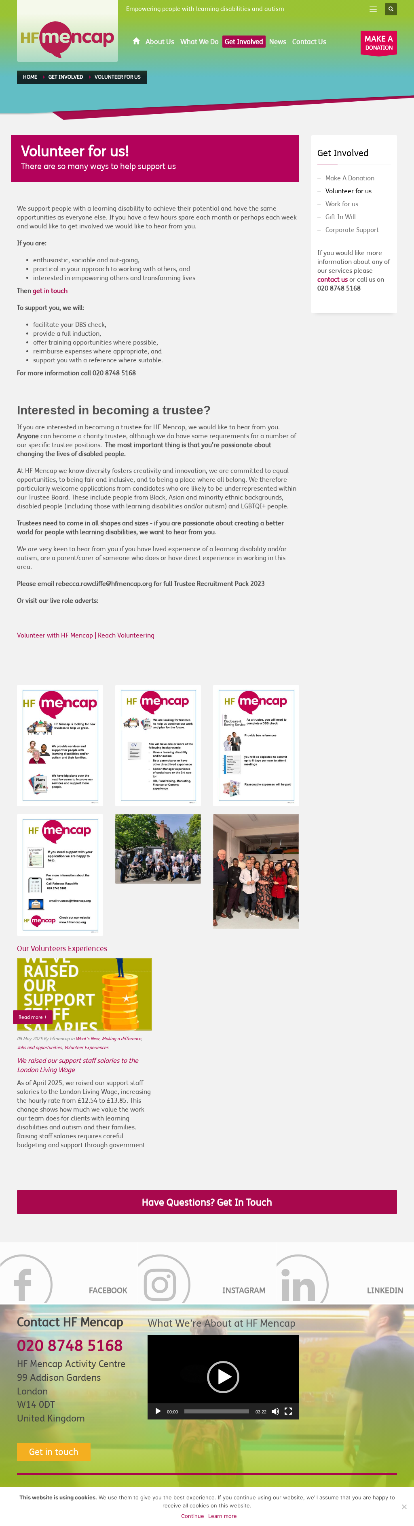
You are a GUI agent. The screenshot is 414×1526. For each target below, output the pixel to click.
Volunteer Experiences (86, 1048)
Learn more (222, 1516)
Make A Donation (349, 178)
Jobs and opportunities (39, 1048)
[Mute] (275, 1411)
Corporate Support (352, 230)
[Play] (158, 1411)
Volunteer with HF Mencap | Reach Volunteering (85, 635)
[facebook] (68, 1272)
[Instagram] (206, 1272)
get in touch (50, 291)
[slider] (216, 1411)
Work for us (341, 204)
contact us (332, 280)
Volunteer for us (348, 191)
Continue (192, 1516)
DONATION (379, 42)
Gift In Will (340, 217)
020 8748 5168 (70, 1346)
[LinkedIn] (345, 1272)
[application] (223, 1377)
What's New (87, 1039)
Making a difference (121, 1039)
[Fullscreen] (288, 1411)
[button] (223, 1377)
